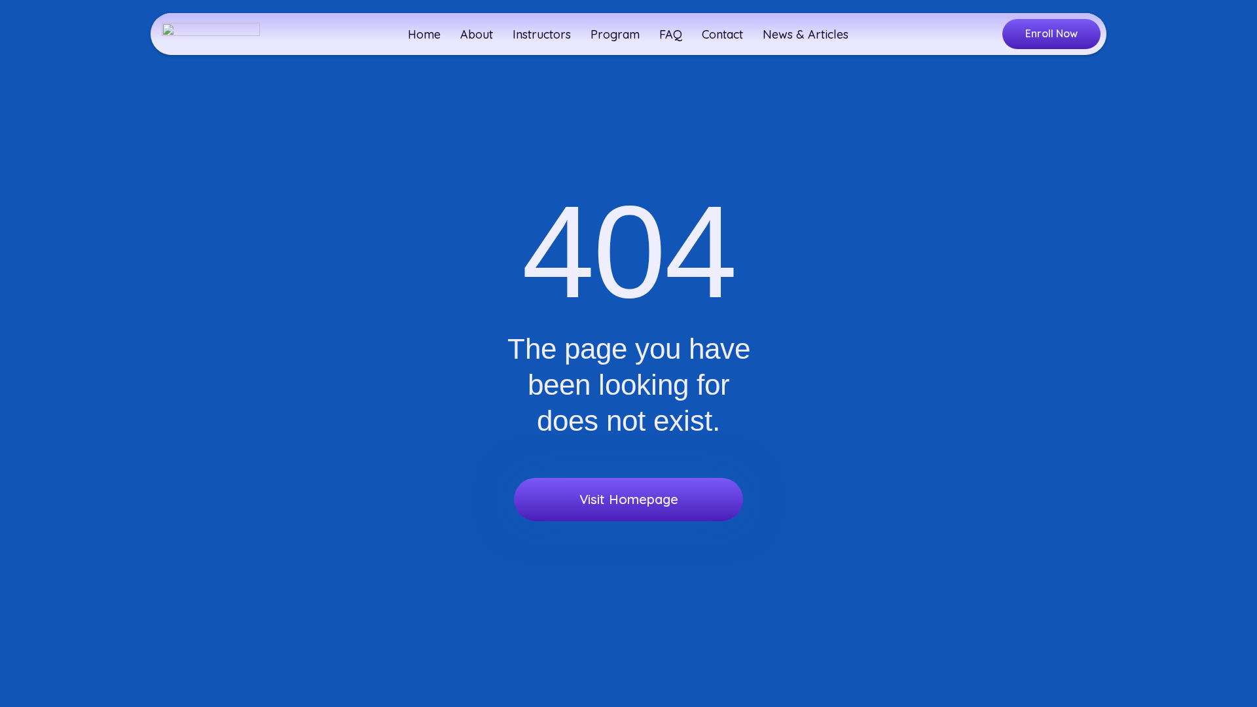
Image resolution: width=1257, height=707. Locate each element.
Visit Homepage (628, 499)
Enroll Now (1051, 33)
